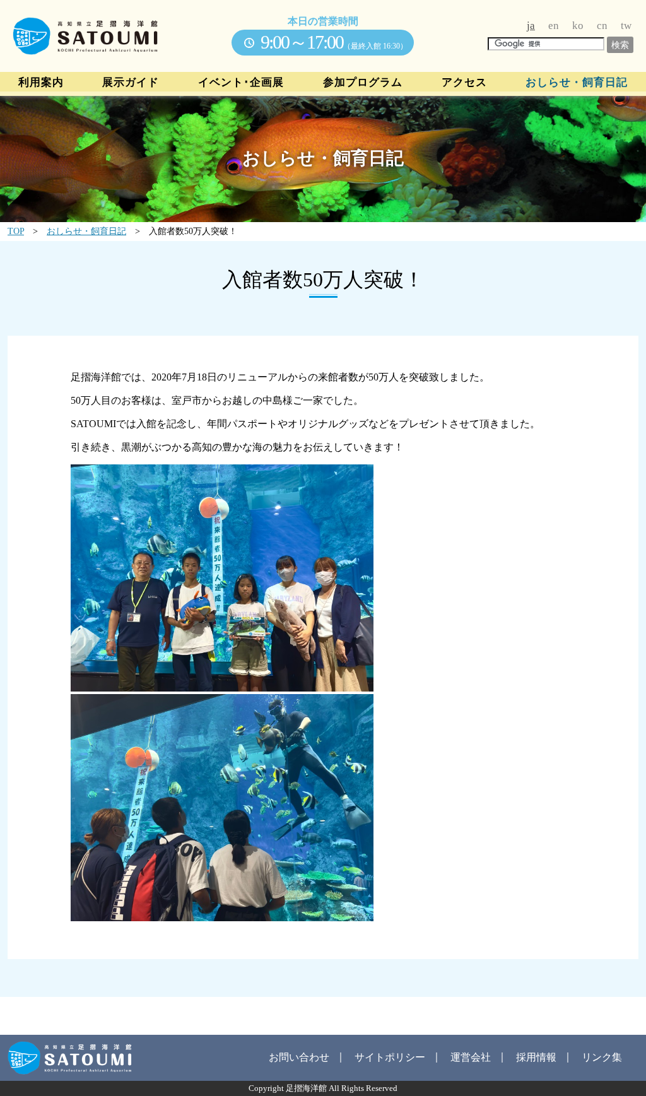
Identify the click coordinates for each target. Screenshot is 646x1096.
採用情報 (536, 1057)
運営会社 (470, 1057)
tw (626, 26)
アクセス (464, 82)
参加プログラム (362, 82)
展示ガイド (130, 82)
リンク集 (602, 1057)
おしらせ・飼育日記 (577, 82)
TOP (16, 231)
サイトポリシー (390, 1057)
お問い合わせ (299, 1057)
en (553, 26)
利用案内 (41, 82)
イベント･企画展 (241, 82)
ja (531, 26)
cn (602, 26)
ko (578, 26)
